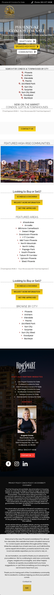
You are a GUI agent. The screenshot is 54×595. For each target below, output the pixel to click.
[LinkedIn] (25, 464)
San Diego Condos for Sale (29, 389)
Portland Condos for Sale (29, 384)
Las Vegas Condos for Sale (29, 382)
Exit (27, 588)
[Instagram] (16, 464)
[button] (3, 162)
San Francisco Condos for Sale (28, 387)
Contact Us (27, 581)
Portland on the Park (27, 180)
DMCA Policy (27, 483)
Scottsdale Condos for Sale (29, 392)
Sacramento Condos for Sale (29, 397)
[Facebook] (8, 464)
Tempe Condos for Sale (29, 394)
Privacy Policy (15, 483)
